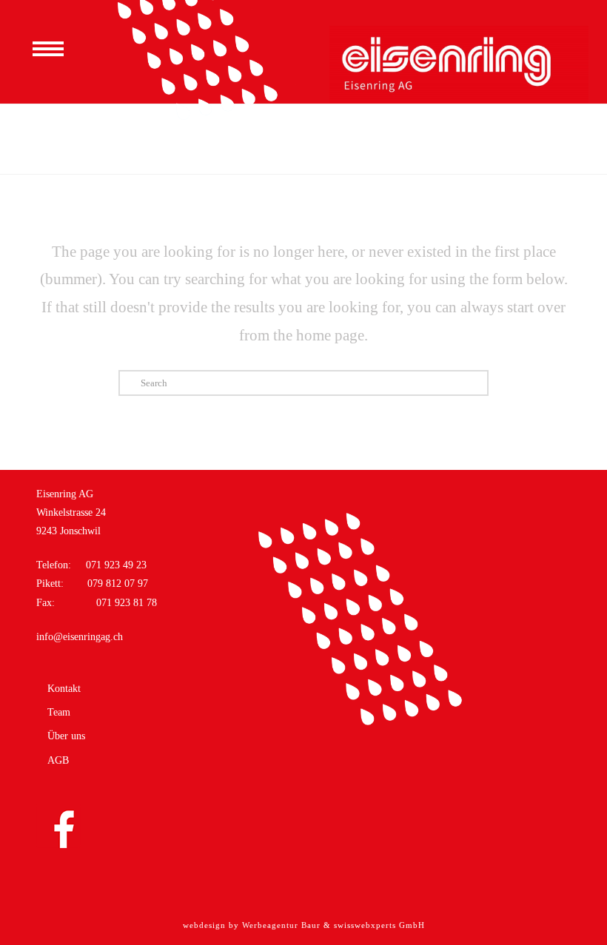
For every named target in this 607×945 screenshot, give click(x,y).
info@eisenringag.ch (79, 636)
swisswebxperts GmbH (379, 925)
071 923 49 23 (116, 565)
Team (58, 712)
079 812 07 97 (116, 583)
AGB (58, 761)
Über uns (66, 736)
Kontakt (64, 689)
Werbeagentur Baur (281, 925)
